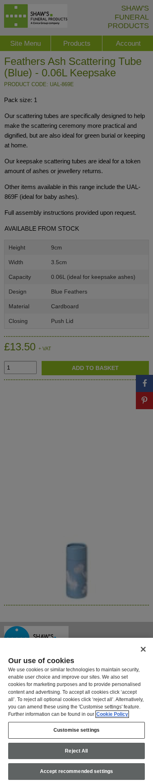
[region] (76, 711)
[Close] (143, 649)
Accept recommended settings (76, 771)
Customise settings (76, 730)
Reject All (76, 751)
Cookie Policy (112, 714)
